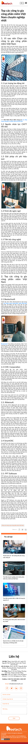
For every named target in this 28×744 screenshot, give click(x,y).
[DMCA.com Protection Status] (5, 739)
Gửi (14, 718)
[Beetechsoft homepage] (7, 2)
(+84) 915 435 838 (13, 679)
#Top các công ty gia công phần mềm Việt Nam (13, 525)
